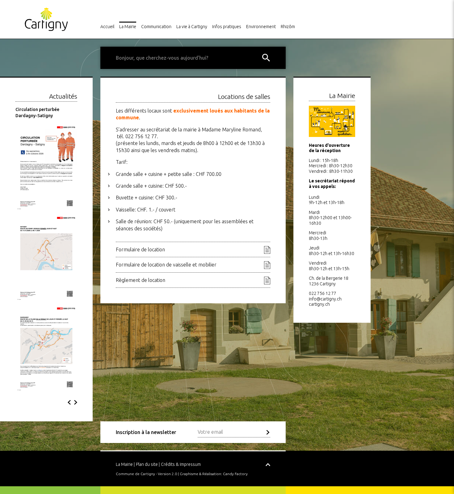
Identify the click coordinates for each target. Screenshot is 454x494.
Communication (156, 26)
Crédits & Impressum (181, 464)
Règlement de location (140, 280)
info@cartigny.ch (325, 298)
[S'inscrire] (268, 432)
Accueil (107, 26)
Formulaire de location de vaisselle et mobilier (166, 264)
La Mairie (127, 26)
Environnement (261, 26)
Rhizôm (288, 26)
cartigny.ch (319, 304)
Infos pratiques (226, 26)
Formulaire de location (140, 249)
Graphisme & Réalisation (200, 474)
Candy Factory (235, 474)
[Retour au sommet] (268, 462)
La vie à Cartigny (191, 26)
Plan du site (147, 464)
